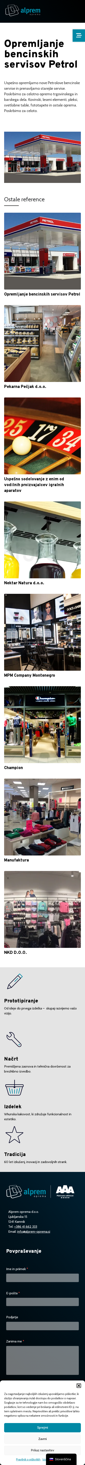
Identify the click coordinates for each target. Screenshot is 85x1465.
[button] (79, 1386)
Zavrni (42, 1439)
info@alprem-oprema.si (33, 1232)
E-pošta (13, 1293)
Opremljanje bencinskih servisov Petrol (42, 294)
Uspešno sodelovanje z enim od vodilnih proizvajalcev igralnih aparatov (34, 485)
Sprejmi (42, 1427)
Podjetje (12, 1317)
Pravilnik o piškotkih (28, 1459)
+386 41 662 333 (25, 1227)
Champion (13, 768)
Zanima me (15, 1341)
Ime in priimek (17, 1269)
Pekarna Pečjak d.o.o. (25, 387)
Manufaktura (16, 860)
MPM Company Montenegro (29, 675)
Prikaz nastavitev (42, 1450)
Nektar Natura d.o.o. (24, 583)
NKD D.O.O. (15, 953)
